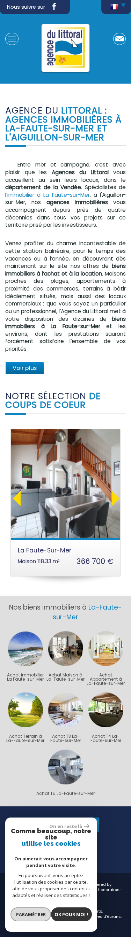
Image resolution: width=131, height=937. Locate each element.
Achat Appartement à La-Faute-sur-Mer (106, 679)
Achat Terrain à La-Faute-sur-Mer (25, 738)
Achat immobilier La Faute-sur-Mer (25, 677)
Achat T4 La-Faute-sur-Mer (105, 738)
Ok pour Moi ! (71, 914)
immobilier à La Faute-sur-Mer (48, 195)
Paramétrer (31, 914)
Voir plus (25, 368)
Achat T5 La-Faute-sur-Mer (65, 793)
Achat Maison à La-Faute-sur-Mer (65, 677)
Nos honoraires (104, 889)
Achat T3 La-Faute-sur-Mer (65, 738)
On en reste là (65, 826)
